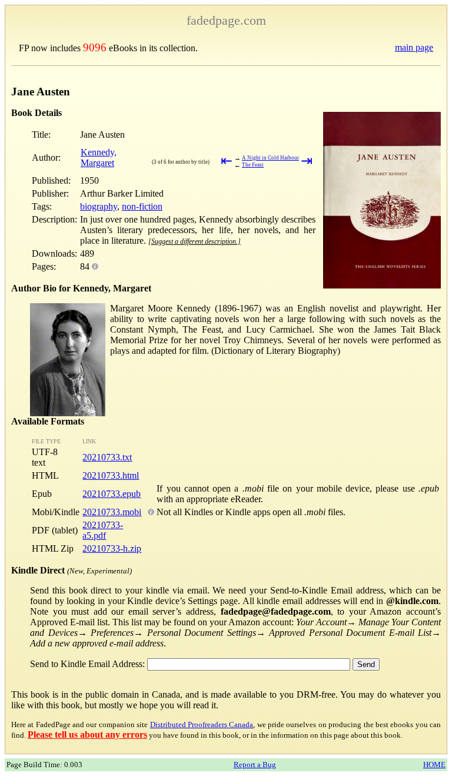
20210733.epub (111, 494)
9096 (95, 47)
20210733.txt (107, 457)
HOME (434, 764)
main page (414, 47)
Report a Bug (255, 764)
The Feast (253, 165)
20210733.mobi (111, 512)
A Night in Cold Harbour (270, 158)
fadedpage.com (226, 20)
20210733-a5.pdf (102, 530)
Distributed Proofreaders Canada (202, 724)
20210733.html (110, 475)
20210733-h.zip (111, 548)
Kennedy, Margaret (99, 157)
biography (98, 206)
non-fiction (142, 206)
